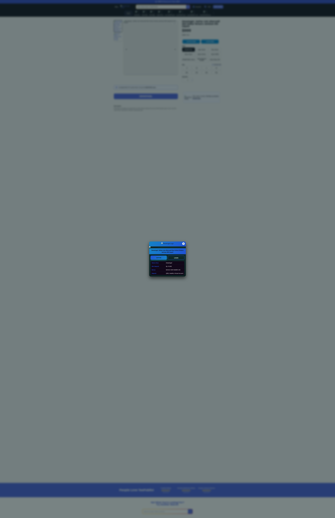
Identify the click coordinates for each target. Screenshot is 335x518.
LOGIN (176, 258)
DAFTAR (158, 258)
